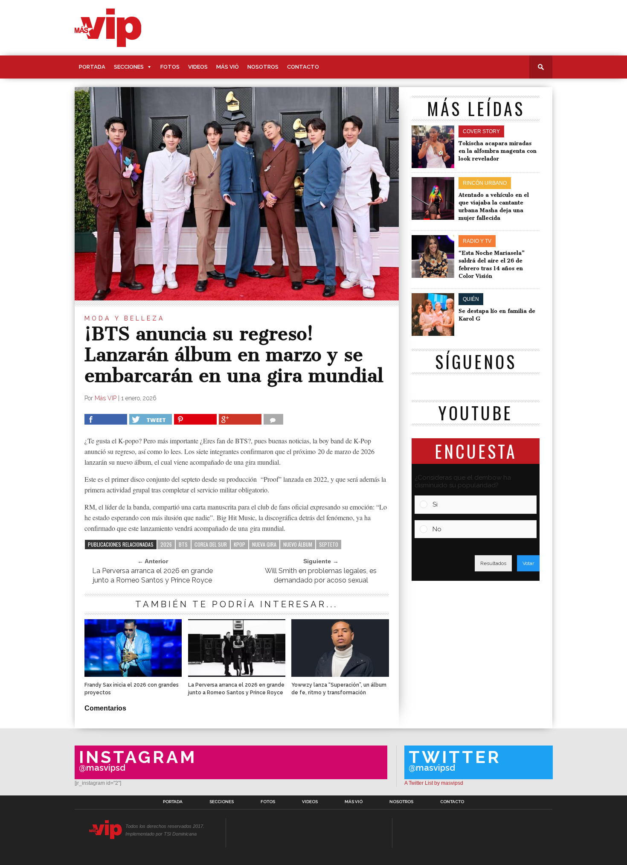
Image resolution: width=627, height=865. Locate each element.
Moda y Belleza (124, 318)
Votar (528, 563)
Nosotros (263, 67)
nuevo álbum (297, 544)
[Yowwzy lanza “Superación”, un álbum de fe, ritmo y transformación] (340, 674)
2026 (166, 544)
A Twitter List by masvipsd (433, 783)
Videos (198, 67)
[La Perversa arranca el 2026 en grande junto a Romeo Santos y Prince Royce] (236, 674)
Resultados (493, 563)
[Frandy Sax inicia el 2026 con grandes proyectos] (133, 674)
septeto (328, 544)
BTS (183, 544)
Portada (92, 67)
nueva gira (264, 544)
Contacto (303, 67)
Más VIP (105, 398)
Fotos (170, 67)
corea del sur (210, 544)
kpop (239, 544)
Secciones (129, 67)
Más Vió (227, 67)
